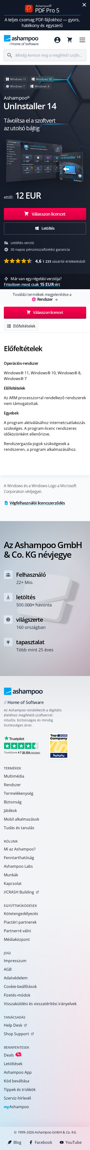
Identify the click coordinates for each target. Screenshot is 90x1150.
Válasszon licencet (48, 214)
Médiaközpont (17, 939)
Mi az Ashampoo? (20, 849)
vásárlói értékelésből (60, 261)
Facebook (43, 1142)
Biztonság (13, 802)
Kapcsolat (13, 883)
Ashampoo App (18, 1072)
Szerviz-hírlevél (17, 1098)
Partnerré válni (17, 930)
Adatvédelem (16, 978)
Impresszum (15, 960)
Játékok (10, 810)
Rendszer (12, 784)
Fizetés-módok (17, 995)
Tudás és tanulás (19, 827)
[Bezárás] (84, 5)
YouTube (74, 1142)
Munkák (11, 874)
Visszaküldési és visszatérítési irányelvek (40, 1003)
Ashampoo (16, 1107)
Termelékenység (18, 793)
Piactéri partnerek (20, 922)
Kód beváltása (16, 1081)
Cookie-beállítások (20, 986)
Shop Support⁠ (16, 1033)
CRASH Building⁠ (19, 892)
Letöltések (13, 1063)
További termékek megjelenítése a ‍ (42, 297)
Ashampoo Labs (18, 866)
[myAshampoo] (57, 40)
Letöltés (48, 228)
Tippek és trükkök (20, 1089)
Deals (12, 1055)
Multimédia (14, 776)
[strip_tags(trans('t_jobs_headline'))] (58, 745)
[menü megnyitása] (82, 40)
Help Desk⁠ (13, 1025)
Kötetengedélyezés (21, 913)
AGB (8, 969)
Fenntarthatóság (19, 857)
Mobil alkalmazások (21, 819)
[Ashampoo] (23, 691)
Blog (17, 1142)
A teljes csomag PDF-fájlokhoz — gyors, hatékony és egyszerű (42, 22)
